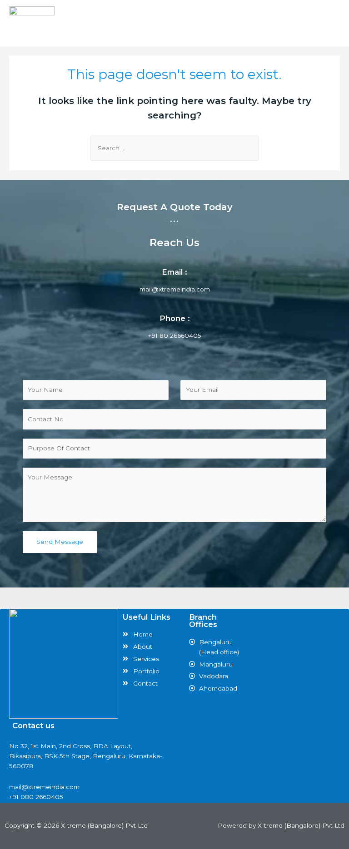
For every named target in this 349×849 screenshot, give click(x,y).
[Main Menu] (332, 23)
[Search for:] (174, 148)
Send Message (59, 541)
